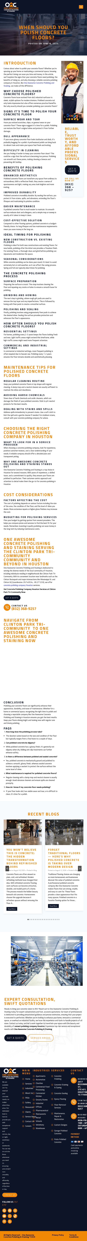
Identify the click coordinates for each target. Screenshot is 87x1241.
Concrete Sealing (61, 1093)
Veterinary (40, 1124)
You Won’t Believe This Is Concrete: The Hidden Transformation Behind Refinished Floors (21, 858)
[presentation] (23, 832)
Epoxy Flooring (60, 1099)
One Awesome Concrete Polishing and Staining (29, 84)
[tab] (70, 121)
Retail (38, 1117)
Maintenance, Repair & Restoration (59, 1116)
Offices (39, 1106)
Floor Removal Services (60, 1106)
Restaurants (41, 1113)
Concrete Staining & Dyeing (61, 1086)
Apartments (40, 1076)
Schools (39, 1121)
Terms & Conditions (73, 1236)
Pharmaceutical (42, 1110)
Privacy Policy (58, 1235)
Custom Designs (60, 1124)
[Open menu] (81, 7)
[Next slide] (80, 117)
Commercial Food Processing (43, 1088)
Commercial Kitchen (40, 1095)
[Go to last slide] (65, 117)
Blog (35, 870)
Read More (12, 909)
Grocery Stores (42, 1099)
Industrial (39, 1103)
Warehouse (40, 1128)
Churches (39, 1083)
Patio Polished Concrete (60, 1141)
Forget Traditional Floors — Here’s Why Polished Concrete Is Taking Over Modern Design (64, 858)
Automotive (40, 1079)
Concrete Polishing (57, 1077)
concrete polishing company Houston (18, 585)
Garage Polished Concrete (60, 1132)
